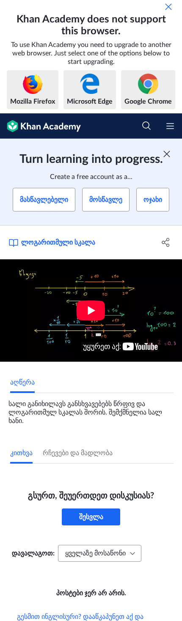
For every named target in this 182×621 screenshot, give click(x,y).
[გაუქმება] (168, 7)
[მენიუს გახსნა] (170, 126)
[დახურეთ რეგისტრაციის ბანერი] (166, 154)
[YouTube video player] (91, 310)
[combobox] (99, 553)
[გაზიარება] (166, 242)
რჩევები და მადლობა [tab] (78, 453)
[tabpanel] (91, 409)
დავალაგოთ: (33, 553)
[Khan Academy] (40, 126)
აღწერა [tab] (22, 382)
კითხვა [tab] (21, 453)
